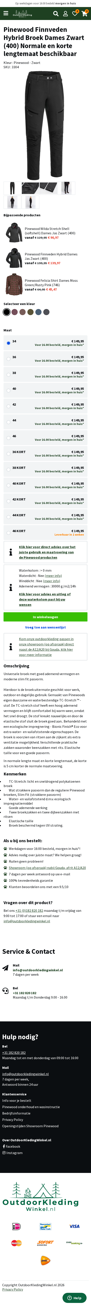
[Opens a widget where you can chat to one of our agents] (74, 1298)
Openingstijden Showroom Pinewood (30, 1126)
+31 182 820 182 (24, 993)
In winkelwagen (45, 617)
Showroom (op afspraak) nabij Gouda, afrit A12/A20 (47, 867)
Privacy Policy (12, 1119)
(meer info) (53, 575)
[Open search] (55, 13)
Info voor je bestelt (16, 1100)
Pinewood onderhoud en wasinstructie (31, 1107)
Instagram (14, 1153)
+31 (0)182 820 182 (29, 910)
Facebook (13, 1146)
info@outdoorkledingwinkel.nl (27, 921)
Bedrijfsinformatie (16, 1113)
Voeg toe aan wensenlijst (45, 627)
